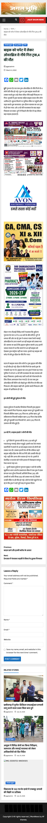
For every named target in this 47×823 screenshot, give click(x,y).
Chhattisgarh (9, 45)
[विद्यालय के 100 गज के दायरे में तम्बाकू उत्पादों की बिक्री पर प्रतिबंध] (23, 773)
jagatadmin (10, 66)
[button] (4, 20)
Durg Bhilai (18, 45)
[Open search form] (16, 20)
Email (7, 630)
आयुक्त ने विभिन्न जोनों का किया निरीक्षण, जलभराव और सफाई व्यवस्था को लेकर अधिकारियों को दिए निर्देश (20, 749)
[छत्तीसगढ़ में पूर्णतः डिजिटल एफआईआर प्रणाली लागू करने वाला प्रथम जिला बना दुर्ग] (23, 688)
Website (7, 640)
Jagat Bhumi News (35, 20)
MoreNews (34, 817)
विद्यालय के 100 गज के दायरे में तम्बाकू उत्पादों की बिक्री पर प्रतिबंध (23, 791)
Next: (23, 557)
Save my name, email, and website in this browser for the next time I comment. (23, 651)
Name (7, 620)
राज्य (25, 45)
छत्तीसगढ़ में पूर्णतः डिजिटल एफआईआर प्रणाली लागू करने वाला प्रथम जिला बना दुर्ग (23, 706)
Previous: (17, 549)
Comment (8, 583)
